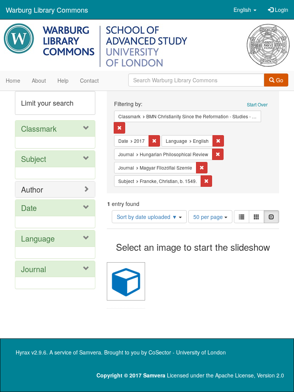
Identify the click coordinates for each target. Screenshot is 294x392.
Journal (33, 268)
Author (32, 189)
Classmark (39, 128)
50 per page (208, 216)
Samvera (90, 352)
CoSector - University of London (187, 352)
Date (29, 207)
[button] (245, 9)
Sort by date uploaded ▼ (148, 216)
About (39, 80)
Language (38, 238)
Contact (89, 80)
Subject (33, 158)
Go (278, 80)
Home (13, 80)
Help (63, 80)
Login (280, 9)
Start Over (257, 104)
